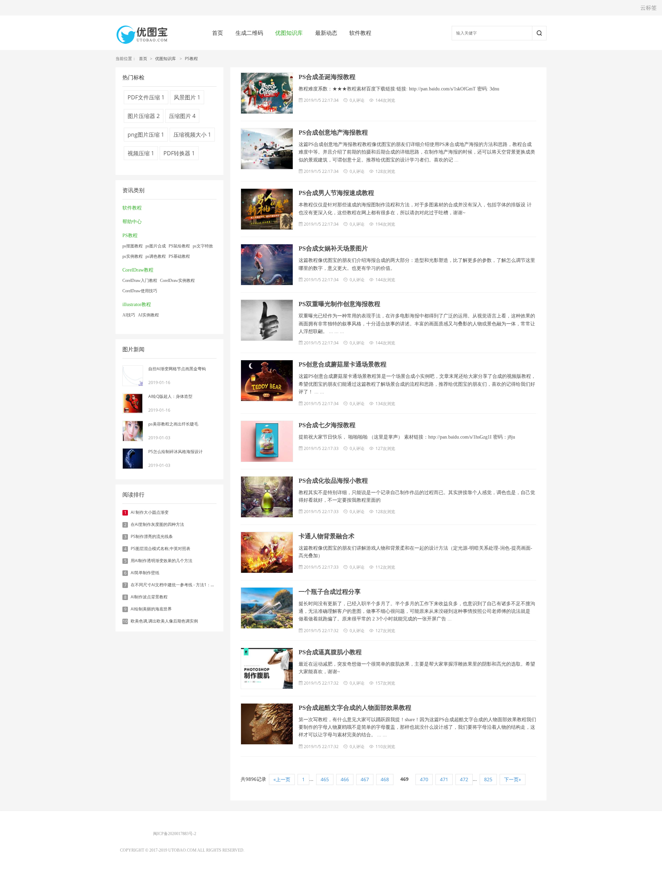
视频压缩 (141, 153)
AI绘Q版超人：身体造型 (170, 396)
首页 (217, 33)
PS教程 (191, 58)
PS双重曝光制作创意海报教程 (339, 304)
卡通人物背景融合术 (326, 536)
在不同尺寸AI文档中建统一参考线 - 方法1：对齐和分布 (181, 585)
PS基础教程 (179, 256)
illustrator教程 (136, 304)
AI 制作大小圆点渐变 (150, 512)
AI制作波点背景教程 (149, 597)
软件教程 (360, 33)
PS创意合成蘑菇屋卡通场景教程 (343, 364)
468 (385, 779)
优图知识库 (289, 33)
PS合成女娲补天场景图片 (333, 248)
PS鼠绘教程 (179, 246)
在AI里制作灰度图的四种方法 (157, 524)
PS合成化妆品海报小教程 (333, 480)
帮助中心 (132, 221)
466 (345, 779)
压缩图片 (182, 116)
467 (365, 779)
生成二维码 (249, 33)
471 (444, 779)
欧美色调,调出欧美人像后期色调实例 (164, 621)
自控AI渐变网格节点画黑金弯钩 (177, 369)
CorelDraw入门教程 (139, 280)
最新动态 (326, 33)
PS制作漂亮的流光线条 (152, 536)
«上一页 (281, 779)
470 (424, 779)
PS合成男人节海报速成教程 (336, 192)
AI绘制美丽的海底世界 (151, 609)
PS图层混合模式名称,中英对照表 (160, 548)
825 (488, 779)
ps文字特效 (203, 246)
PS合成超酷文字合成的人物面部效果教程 (355, 707)
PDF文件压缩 (146, 97)
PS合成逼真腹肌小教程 (330, 652)
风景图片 (187, 97)
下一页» (512, 779)
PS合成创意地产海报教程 (333, 132)
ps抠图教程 (132, 246)
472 (464, 779)
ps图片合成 (156, 246)
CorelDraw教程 (137, 270)
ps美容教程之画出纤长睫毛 (173, 424)
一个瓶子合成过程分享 (330, 591)
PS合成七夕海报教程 (327, 425)
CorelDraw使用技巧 (139, 290)
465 (325, 779)
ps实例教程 (132, 256)
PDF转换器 (179, 153)
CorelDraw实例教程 (177, 280)
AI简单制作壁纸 (145, 573)
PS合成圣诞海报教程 (327, 76)
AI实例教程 (148, 315)
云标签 (648, 7)
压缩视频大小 (192, 134)
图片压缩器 (144, 116)
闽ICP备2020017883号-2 (174, 833)
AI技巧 (128, 315)
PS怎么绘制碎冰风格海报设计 (175, 451)
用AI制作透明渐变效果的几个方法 (161, 560)
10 (125, 621)
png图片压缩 (146, 134)
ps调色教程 (156, 256)
